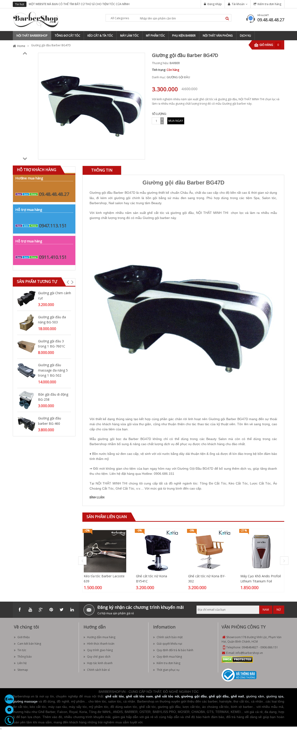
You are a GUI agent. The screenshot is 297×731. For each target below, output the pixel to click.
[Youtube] (30, 610)
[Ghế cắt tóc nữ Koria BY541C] (157, 551)
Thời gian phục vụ (168, 670)
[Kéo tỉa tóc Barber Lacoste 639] (105, 551)
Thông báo (24, 657)
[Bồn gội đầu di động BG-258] (26, 400)
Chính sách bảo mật (170, 637)
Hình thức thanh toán (100, 644)
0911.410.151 (53, 257)
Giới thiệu (23, 637)
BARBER (175, 63)
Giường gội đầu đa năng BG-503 (52, 319)
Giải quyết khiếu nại (169, 644)
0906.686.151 (269, 647)
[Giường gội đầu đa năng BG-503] (26, 322)
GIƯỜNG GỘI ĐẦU (178, 77)
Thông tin (102, 170)
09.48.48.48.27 (270, 19)
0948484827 (250, 647)
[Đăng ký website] (239, 675)
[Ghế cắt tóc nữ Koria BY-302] (209, 551)
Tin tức (21, 650)
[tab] (101, 170)
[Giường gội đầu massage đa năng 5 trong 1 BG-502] (26, 370)
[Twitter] (61, 610)
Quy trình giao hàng (100, 650)
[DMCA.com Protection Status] (237, 659)
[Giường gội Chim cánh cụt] (26, 298)
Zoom (139, 154)
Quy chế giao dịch (98, 657)
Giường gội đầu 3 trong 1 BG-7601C (51, 343)
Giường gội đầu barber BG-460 (49, 420)
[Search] (227, 18)
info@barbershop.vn (249, 653)
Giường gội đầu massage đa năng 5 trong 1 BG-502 (53, 370)
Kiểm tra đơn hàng (269, 4)
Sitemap (22, 670)
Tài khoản (238, 4)
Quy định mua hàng (169, 657)
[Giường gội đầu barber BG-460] (26, 424)
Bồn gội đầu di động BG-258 (53, 397)
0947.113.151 (53, 225)
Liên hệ (22, 663)
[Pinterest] (51, 610)
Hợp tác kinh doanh (100, 663)
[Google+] (40, 610)
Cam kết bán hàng (29, 644)
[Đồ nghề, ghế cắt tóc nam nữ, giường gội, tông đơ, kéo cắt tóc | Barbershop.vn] (36, 19)
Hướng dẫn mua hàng (101, 637)
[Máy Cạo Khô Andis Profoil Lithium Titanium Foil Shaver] (261, 551)
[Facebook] (19, 610)
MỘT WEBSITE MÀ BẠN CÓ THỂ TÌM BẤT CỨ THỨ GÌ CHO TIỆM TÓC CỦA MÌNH (79, 4)
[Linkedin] (72, 610)
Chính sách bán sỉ (98, 670)
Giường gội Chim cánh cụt (54, 295)
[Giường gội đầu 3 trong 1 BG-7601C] (26, 346)
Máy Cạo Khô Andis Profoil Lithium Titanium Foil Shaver (260, 581)
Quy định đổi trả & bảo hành (175, 650)
